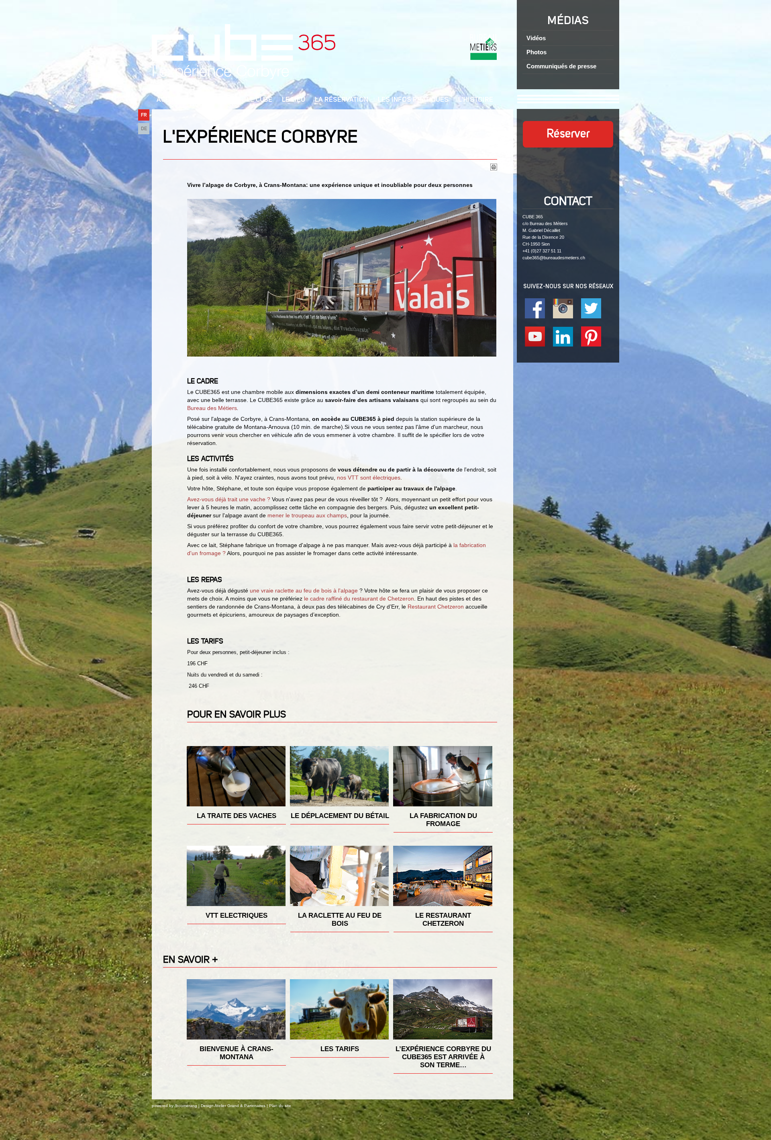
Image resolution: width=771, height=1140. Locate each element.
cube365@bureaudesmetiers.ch (553, 257)
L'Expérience (214, 99)
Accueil (170, 99)
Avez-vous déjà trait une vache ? (228, 499)
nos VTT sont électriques (368, 477)
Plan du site (280, 1105)
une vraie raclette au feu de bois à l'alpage (304, 590)
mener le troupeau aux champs (307, 515)
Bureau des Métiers (212, 408)
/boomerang (186, 1105)
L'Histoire (475, 99)
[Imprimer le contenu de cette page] (493, 168)
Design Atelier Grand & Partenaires (233, 1105)
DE (144, 128)
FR (144, 115)
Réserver (568, 134)
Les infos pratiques (413, 99)
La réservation (341, 99)
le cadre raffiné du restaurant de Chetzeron (359, 598)
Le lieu (293, 99)
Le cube (259, 99)
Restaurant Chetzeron (436, 606)
